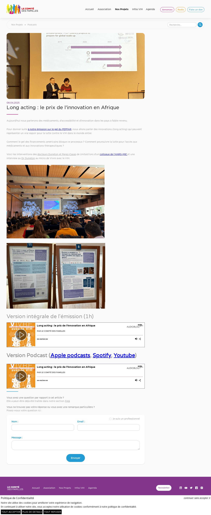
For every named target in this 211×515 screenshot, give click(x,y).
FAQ (67, 401)
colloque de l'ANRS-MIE (113, 154)
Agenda (150, 9)
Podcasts (32, 25)
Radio (181, 9)
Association (104, 9)
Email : (81, 421)
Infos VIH (137, 9)
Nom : (15, 421)
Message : (17, 437)
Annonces (167, 9)
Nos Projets (121, 9)
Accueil (89, 9)
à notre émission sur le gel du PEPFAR (49, 129)
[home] (23, 9)
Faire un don (196, 9)
